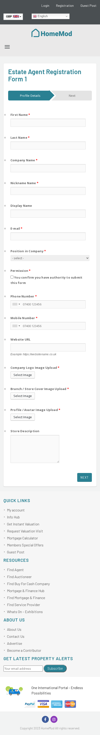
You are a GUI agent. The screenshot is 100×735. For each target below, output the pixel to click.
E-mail (16, 228)
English (42, 16)
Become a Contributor (24, 650)
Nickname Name (24, 183)
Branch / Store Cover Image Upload (39, 389)
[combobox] (16, 304)
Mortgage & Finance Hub (25, 590)
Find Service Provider (23, 604)
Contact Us (15, 636)
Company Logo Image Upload (34, 368)
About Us (14, 629)
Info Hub (13, 517)
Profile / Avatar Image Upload (35, 410)
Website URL (20, 339)
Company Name (23, 160)
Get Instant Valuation (23, 524)
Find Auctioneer (19, 576)
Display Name (21, 206)
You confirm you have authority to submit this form (46, 280)
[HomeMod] (51, 32)
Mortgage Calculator (22, 538)
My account (16, 510)
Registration (65, 5)
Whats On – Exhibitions (25, 611)
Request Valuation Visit (25, 531)
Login (45, 5)
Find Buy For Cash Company (28, 583)
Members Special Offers (25, 545)
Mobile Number (23, 318)
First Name (20, 115)
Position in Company (28, 251)
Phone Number (23, 296)
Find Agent (15, 569)
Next (84, 477)
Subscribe (55, 668)
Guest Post (88, 5)
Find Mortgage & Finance (26, 597)
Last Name (20, 137)
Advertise (14, 643)
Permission (20, 271)
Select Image (22, 375)
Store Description (24, 431)
